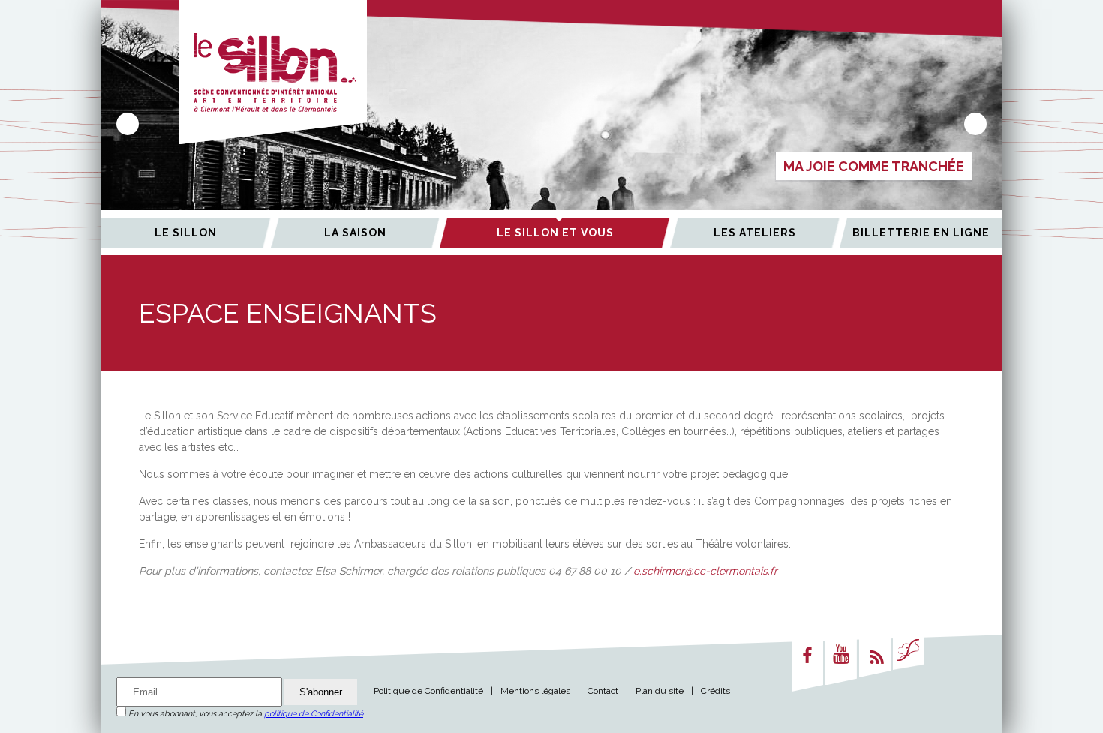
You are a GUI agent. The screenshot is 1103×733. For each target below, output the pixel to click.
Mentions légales (535, 691)
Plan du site (660, 691)
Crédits (715, 691)
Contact (603, 691)
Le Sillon (186, 233)
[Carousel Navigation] (551, 124)
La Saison (355, 233)
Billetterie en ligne (921, 233)
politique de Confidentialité (313, 714)
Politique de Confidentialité (428, 691)
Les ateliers (755, 233)
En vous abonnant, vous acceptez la (244, 714)
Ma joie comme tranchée (873, 166)
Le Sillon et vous (555, 233)
